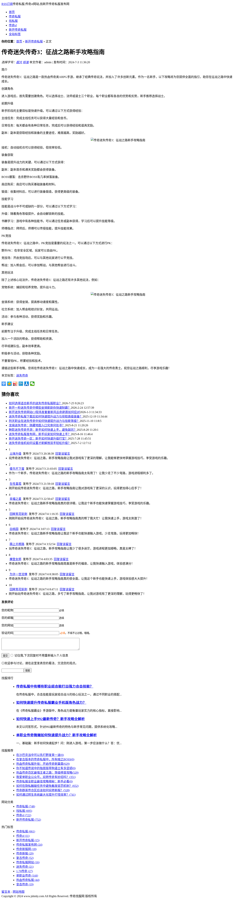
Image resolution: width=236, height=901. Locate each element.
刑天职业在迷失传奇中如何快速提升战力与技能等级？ (44, 420)
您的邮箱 (7, 617)
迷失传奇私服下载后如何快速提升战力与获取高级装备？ (46, 416)
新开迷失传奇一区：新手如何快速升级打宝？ (38, 438)
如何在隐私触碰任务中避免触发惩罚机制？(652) (47, 785)
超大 (19, 62)
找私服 (13, 20)
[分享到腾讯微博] (21, 383)
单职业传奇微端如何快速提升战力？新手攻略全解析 (56, 735)
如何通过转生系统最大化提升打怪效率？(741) (46, 794)
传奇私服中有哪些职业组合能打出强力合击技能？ (54, 686)
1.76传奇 (24, 871)
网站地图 (19, 891)
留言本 (5, 891)
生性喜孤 (15, 483)
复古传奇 (25, 857)
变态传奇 (25, 884)
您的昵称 (7, 610)
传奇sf (13, 25)
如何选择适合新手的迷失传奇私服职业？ (35, 403)
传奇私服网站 (27, 862)
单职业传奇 (27, 875)
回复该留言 (62, 453)
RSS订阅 (7, 4)
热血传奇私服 (27, 880)
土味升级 (15, 453)
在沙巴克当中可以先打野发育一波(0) (40, 755)
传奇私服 (15, 16)
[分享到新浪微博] (15, 383)
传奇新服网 (26, 849)
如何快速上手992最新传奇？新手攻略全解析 (50, 719)
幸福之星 (15, 498)
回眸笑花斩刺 (18, 513)
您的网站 (7, 625)
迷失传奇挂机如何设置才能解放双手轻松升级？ (40, 443)
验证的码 (7, 632)
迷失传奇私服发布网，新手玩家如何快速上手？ (40, 434)
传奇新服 (25, 853)
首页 (12, 12)
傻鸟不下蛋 (17, 468)
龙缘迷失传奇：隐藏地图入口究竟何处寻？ (37, 425)
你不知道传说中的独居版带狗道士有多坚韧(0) (46, 768)
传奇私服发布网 (29, 844)
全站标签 (15, 34)
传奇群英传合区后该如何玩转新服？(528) (43, 790)
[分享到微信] (32, 383)
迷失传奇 (22, 375)
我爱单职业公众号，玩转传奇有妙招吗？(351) (46, 777)
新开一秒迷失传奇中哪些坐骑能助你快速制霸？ (40, 407)
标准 (26, 62)
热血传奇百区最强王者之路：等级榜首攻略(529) (47, 772)
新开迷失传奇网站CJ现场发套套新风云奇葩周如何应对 (44, 412)
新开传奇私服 (18, 29)
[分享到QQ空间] (9, 383)
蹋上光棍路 (17, 544)
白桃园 (14, 529)
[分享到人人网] (26, 383)
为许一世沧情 (18, 574)
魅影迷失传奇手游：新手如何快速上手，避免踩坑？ (43, 429)
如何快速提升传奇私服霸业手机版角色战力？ (51, 702)
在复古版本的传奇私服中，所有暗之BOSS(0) (45, 759)
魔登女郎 (15, 559)
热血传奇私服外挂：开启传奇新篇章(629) (43, 763)
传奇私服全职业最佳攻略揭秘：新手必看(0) (44, 781)
